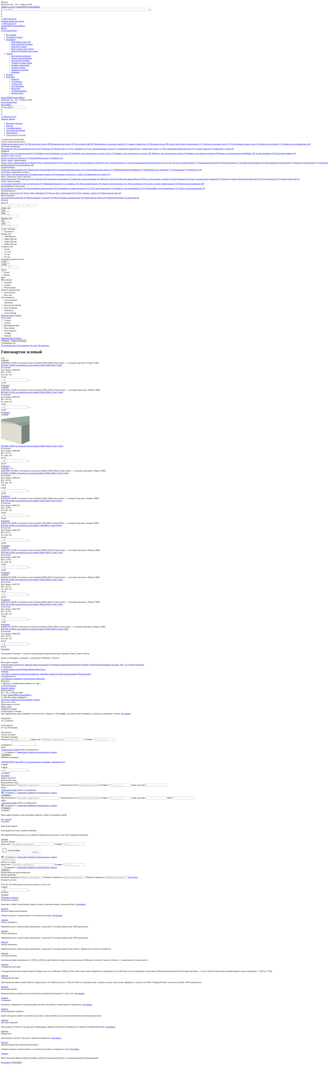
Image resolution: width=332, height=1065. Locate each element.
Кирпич (57, 158)
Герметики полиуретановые (86, 179)
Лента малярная (137, 184)
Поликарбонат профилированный (74, 188)
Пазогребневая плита (40, 158)
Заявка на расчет (8, 7)
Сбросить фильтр (19, 341)
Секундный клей (270, 179)
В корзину (5, 385)
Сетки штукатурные (32, 184)
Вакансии (15, 88)
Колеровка (11, 39)
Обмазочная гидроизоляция (42, 170)
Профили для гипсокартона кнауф (18, 153)
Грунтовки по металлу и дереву (71, 174)
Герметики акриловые (59, 179)
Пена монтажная (10, 179)
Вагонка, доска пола (12, 193)
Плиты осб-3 (61, 149)
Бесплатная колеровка (21, 56)
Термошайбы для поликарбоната (162, 188)
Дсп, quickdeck (78, 149)
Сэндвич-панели (204, 149)
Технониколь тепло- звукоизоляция (78, 163)
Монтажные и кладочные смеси (111, 144)
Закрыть (4, 909)
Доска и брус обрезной (35, 193)
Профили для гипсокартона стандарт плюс (93, 153)
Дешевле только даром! (21, 63)
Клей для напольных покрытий (206, 179)
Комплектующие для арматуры (124, 198)
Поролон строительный (305, 163)
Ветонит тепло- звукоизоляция (111, 163)
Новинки (15, 72)
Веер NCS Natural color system (24, 51)
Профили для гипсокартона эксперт (54, 153)
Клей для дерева (231, 179)
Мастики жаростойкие (130, 179)
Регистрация (6, 30)
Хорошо (4, 839)
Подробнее (126, 714)
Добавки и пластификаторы (296, 144)
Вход (15, 30)
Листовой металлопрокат (13, 198)
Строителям (16, 84)
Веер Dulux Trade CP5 (21, 42)
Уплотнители (26, 165)
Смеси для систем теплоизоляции (186, 144)
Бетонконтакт (24, 174)
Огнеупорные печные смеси (244, 144)
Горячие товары (18, 67)
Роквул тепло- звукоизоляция (16, 163)
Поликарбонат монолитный (41, 188)
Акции (9, 53)
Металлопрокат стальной (40, 198)
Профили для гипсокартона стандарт (133, 153)
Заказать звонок (8, 119)
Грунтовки (8, 174)
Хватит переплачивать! (21, 58)
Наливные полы (159, 144)
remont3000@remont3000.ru (28, 7)
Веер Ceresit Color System (22, 49)
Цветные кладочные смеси (216, 144)
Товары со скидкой (19, 70)
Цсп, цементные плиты (149, 149)
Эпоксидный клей (290, 179)
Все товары (11, 35)
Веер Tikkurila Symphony (22, 44)
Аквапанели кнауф (127, 149)
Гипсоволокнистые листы (30, 149)
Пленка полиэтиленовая (191, 184)
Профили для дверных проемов (201, 153)
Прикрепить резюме (10, 750)
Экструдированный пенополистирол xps (148, 163)
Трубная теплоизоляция (252, 163)
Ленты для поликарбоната (192, 188)
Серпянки (72, 184)
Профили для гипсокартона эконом (169, 153)
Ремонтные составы (270, 144)
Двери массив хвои (111, 193)
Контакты (10, 77)
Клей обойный (180, 179)
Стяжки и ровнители (138, 144)
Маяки (250, 153)
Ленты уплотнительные (114, 184)
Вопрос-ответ (17, 93)
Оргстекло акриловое (102, 188)
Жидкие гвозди (110, 179)
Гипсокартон (8, 149)
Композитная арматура (96, 198)
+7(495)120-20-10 (8, 19)
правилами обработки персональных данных (37, 752)
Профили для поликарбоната (130, 188)
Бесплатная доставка (20, 60)
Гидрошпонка (179, 170)
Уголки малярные (265, 153)
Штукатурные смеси (40, 144)
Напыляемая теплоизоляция (279, 163)
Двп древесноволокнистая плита (178, 149)
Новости (15, 79)
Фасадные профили (286, 153)
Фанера (48, 149)
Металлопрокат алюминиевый (69, 198)
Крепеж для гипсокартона (231, 153)
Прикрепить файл (9, 790)
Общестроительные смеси (14, 144)
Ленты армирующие (91, 184)
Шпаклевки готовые (43, 174)
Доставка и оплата (14, 37)
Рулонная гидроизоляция (14, 170)
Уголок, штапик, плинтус (88, 193)
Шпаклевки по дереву (99, 174)
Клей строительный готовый (157, 179)
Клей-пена (26, 179)
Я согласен (16, 1063)
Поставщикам (17, 86)
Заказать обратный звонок (12, 21)
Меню (3, 28)
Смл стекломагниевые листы (102, 149)
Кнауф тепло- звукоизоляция (45, 163)
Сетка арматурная (11, 184)
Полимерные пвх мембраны (157, 170)
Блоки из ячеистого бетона (15, 158)
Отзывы (9, 74)
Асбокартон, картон (223, 149)
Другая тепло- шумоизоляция (182, 163)
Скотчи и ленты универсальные (162, 184)
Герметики (40, 179)
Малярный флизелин (55, 184)
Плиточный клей (84, 144)
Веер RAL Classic (19, 46)
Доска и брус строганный (61, 193)
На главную (6, 819)
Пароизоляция (231, 163)
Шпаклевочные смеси (62, 144)
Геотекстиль (194, 170)
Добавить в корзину (10, 897)
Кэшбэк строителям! (20, 65)
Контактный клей (251, 179)
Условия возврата (19, 91)
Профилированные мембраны (128, 170)
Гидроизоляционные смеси (70, 170)
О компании (16, 81)
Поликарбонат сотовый (14, 188)
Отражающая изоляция (210, 163)
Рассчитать (133, 877)
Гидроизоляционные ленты (99, 170)
